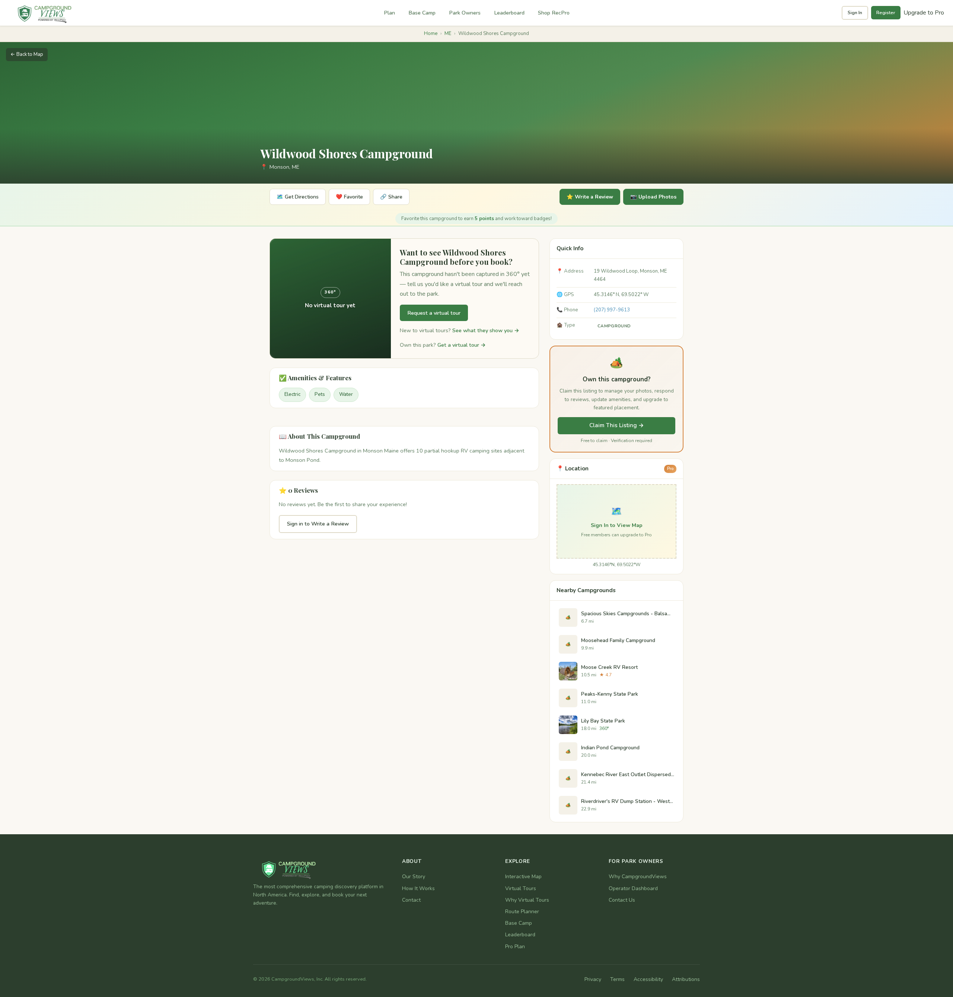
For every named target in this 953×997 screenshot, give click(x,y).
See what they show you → (485, 330)
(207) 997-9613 (612, 310)
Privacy (592, 979)
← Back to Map (26, 54)
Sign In (855, 12)
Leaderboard (509, 12)
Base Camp (422, 12)
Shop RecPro (554, 12)
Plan (389, 12)
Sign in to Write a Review (318, 523)
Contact (411, 900)
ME (447, 33)
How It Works (418, 888)
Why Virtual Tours (527, 900)
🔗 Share (391, 196)
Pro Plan (515, 946)
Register (885, 12)
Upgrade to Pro (923, 13)
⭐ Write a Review (590, 196)
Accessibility (648, 979)
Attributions (686, 979)
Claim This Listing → (616, 425)
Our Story (413, 876)
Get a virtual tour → (461, 345)
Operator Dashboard (633, 888)
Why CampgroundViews (638, 876)
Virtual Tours (520, 888)
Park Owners (465, 12)
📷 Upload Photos (653, 196)
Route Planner (522, 911)
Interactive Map (523, 876)
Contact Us (622, 900)
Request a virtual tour (433, 313)
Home (430, 33)
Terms (617, 979)
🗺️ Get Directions (298, 196)
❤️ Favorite (349, 196)
